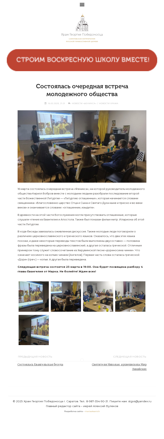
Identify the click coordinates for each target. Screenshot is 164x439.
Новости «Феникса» (84, 103)
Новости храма (108, 103)
